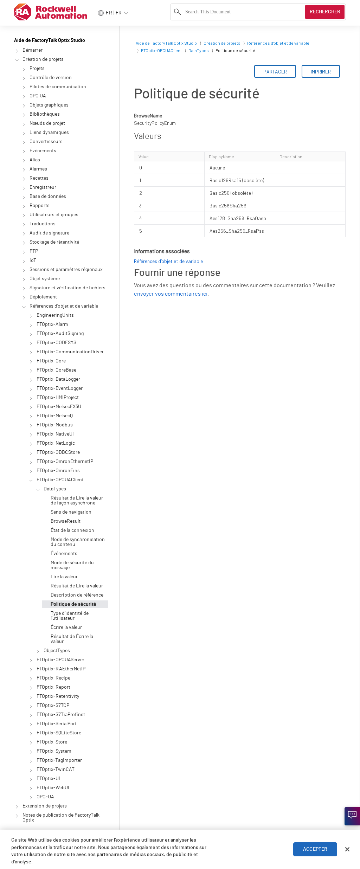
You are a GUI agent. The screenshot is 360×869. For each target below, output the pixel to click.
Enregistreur (43, 187)
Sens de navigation (71, 512)
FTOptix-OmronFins (58, 470)
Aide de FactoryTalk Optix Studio (49, 40)
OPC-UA (45, 796)
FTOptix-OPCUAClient (60, 479)
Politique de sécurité (73, 604)
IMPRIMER (321, 72)
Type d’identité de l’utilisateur (70, 616)
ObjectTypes (57, 650)
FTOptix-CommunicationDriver (70, 351)
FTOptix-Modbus (55, 425)
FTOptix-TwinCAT (56, 769)
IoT (33, 260)
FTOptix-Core (51, 361)
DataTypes (55, 489)
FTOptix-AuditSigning (60, 333)
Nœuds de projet (47, 123)
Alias (35, 159)
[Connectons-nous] (352, 816)
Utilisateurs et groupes (54, 214)
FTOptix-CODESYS (56, 342)
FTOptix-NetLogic (56, 443)
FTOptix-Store (52, 742)
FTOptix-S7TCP (53, 705)
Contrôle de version (51, 77)
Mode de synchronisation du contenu (78, 542)
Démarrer (32, 50)
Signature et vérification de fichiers (67, 287)
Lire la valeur (64, 576)
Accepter (315, 849)
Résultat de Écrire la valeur (72, 639)
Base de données (48, 196)
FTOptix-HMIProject (58, 397)
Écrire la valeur (66, 627)
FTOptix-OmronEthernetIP (65, 461)
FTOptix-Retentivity (58, 696)
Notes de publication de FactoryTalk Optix (60, 818)
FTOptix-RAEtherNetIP (61, 669)
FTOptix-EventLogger (60, 388)
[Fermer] (347, 849)
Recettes (39, 178)
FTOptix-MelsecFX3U (59, 406)
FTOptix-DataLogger (58, 379)
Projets (37, 68)
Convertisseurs (46, 141)
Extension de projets (44, 806)
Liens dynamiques (49, 132)
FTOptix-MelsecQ (55, 415)
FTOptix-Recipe (53, 678)
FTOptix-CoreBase (56, 370)
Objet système (45, 278)
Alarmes (38, 169)
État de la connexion (72, 530)
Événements (43, 150)
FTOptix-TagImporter (59, 760)
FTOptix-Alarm (52, 324)
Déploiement (43, 297)
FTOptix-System (54, 751)
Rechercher (325, 11)
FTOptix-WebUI (53, 787)
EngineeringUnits (55, 315)
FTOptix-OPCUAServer (60, 659)
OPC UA (38, 96)
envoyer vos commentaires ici (170, 294)
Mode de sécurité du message (72, 565)
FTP (34, 251)
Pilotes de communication (58, 86)
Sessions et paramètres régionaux (66, 269)
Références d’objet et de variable (64, 306)
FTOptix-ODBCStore (58, 452)
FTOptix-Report (53, 687)
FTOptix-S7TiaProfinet (61, 714)
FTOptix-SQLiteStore (59, 732)
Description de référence (77, 595)
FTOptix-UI (48, 778)
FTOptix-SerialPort (57, 723)
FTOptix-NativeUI (55, 434)
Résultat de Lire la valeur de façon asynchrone (77, 501)
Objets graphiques (49, 105)
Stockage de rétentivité (54, 242)
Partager (275, 72)
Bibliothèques (45, 114)
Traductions (43, 223)
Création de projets (43, 59)
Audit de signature (49, 233)
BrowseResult (66, 521)
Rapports (40, 205)
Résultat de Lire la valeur (77, 586)
